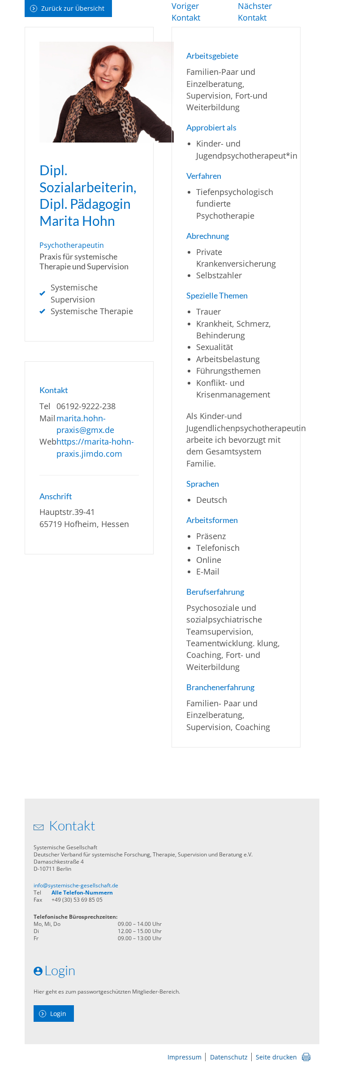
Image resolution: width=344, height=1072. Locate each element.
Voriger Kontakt (186, 11)
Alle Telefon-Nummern (82, 892)
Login (58, 1013)
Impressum (185, 1057)
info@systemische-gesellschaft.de (76, 885)
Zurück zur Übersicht (72, 8)
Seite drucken (276, 1057)
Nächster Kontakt (255, 11)
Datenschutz (229, 1057)
